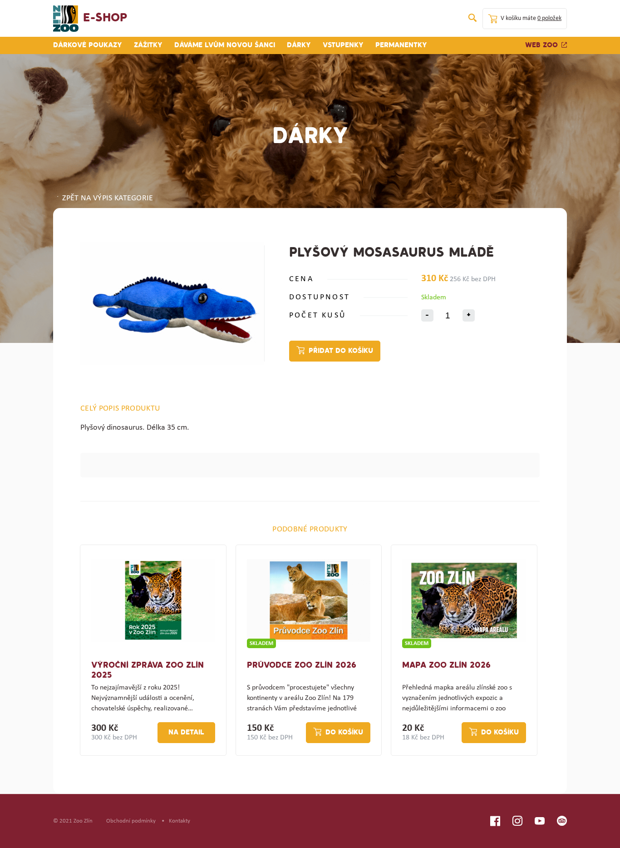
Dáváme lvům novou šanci (224, 45)
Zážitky (148, 45)
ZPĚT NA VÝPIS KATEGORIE (107, 198)
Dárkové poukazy (87, 45)
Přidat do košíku (341, 351)
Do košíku (344, 732)
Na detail (186, 732)
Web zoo (541, 45)
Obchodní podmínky (131, 821)
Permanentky (401, 45)
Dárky (299, 45)
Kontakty (179, 821)
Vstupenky (343, 45)
